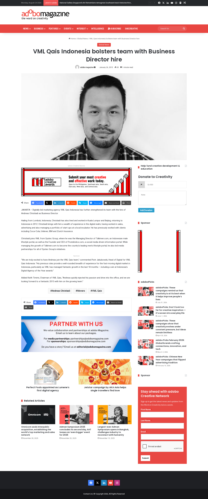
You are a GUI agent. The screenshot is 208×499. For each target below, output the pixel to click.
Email (144, 431)
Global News (82, 39)
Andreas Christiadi (61, 290)
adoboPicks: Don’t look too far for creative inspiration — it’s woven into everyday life (171, 310)
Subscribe (115, 29)
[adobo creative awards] (76, 182)
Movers (81, 290)
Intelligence (97, 29)
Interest (81, 29)
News (26, 29)
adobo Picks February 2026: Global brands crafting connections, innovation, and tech (171, 344)
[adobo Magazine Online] (45, 14)
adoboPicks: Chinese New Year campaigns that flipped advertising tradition (171, 359)
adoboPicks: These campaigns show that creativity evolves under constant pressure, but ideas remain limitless (171, 326)
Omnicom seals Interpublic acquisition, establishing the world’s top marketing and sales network (38, 430)
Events (67, 29)
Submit (145, 458)
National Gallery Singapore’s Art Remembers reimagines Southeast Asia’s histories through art (98, 3)
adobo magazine (86, 67)
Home (73, 39)
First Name (146, 409)
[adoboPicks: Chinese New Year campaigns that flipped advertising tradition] (146, 360)
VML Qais (97, 290)
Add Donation (146, 210)
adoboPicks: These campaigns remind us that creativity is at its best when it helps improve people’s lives (170, 293)
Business (38, 29)
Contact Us (87, 494)
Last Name (146, 420)
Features (53, 29)
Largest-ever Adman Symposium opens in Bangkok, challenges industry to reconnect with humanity (113, 430)
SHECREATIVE (131, 29)
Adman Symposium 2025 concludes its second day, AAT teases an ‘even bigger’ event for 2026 (75, 430)
